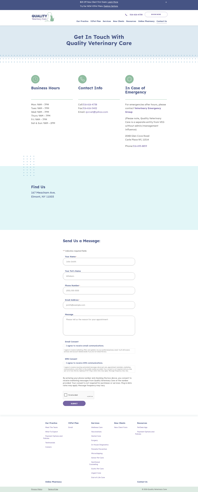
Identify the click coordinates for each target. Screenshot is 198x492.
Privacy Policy (36, 489)
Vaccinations (96, 432)
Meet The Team (51, 427)
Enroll (70, 427)
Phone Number (72, 285)
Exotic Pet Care (97, 469)
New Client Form (120, 427)
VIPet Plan (73, 423)
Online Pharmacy (53, 482)
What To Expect (51, 432)
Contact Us (142, 482)
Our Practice (51, 423)
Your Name (71, 256)
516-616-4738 (90, 104)
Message (69, 314)
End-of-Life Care (98, 477)
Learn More (113, 2)
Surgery (94, 440)
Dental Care (96, 436)
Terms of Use (53, 489)
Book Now (156, 14)
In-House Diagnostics (99, 445)
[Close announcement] (166, 2)
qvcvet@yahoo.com (97, 112)
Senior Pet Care (97, 458)
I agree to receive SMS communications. (84, 363)
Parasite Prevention (99, 449)
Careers (48, 447)
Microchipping (97, 453)
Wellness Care (97, 427)
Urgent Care (96, 473)
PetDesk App (142, 427)
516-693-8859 (140, 146)
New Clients (119, 423)
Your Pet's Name (73, 271)
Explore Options (111, 6)
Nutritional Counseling (94, 463)
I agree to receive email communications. (85, 346)
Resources (142, 423)
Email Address (72, 300)
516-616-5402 (90, 108)
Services (95, 423)
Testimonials (50, 443)
